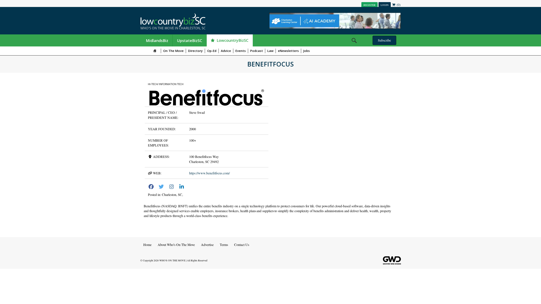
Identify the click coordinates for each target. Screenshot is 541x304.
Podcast (256, 51)
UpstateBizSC (189, 40)
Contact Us (241, 244)
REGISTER (369, 5)
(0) (398, 4)
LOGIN (385, 5)
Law (270, 51)
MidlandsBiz (157, 40)
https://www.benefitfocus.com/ (209, 173)
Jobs (306, 51)
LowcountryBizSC (233, 40)
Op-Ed (211, 51)
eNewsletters (288, 51)
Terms (224, 244)
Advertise (207, 244)
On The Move (173, 51)
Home (147, 244)
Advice (226, 51)
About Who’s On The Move (176, 244)
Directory (195, 51)
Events (240, 51)
